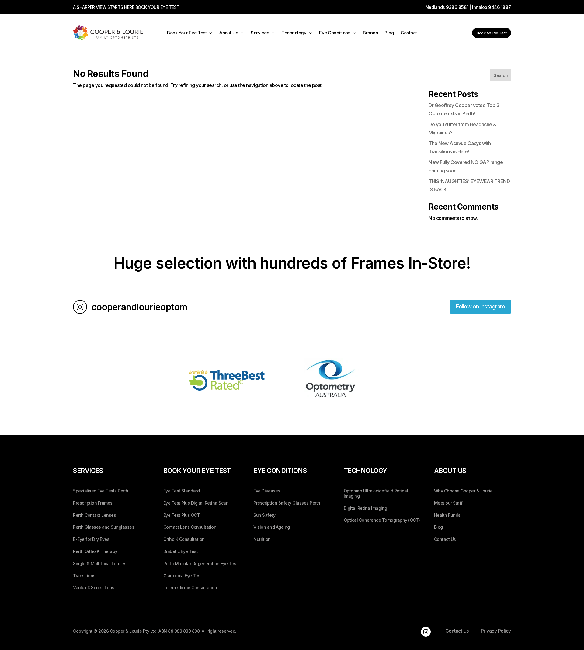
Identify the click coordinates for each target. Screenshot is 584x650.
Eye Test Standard (181, 490)
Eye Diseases (266, 490)
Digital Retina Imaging (365, 508)
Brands (370, 33)
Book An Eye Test (491, 32)
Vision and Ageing (271, 527)
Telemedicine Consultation (190, 587)
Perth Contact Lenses (94, 515)
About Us (228, 33)
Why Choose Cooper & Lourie (463, 490)
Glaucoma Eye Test (182, 575)
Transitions (84, 575)
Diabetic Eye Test (180, 551)
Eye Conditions (334, 33)
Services (260, 33)
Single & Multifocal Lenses (99, 563)
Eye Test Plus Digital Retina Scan (196, 503)
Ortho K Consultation (184, 539)
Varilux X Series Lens (93, 587)
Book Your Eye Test (187, 33)
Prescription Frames (93, 503)
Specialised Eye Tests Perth (100, 490)
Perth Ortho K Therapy (95, 551)
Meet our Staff (448, 503)
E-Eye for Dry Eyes (91, 539)
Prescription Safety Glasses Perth (286, 503)
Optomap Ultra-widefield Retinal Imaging (376, 493)
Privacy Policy (496, 631)
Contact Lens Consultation (190, 527)
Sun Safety (264, 515)
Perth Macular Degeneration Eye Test (200, 563)
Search (501, 75)
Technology (294, 33)
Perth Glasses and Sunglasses (103, 527)
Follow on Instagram (480, 306)
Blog (389, 33)
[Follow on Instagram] (426, 632)
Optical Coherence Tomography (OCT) (382, 520)
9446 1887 (499, 7)
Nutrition (262, 539)
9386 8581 (457, 7)
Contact (409, 33)
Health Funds (447, 515)
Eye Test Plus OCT (181, 515)
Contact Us (445, 539)
